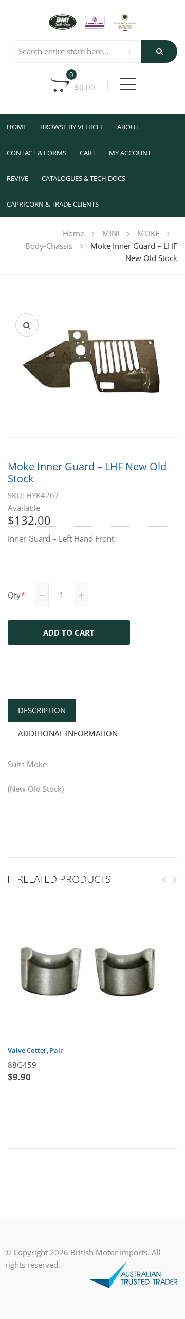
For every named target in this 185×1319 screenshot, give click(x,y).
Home (17, 127)
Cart (88, 152)
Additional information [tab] (68, 733)
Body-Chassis (48, 245)
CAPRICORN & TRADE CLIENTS (53, 204)
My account (130, 152)
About (128, 127)
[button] (27, 325)
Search (159, 51)
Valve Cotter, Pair (35, 1050)
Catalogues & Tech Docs (83, 178)
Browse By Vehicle (72, 127)
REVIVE (17, 178)
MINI (110, 233)
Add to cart (69, 632)
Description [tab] (42, 710)
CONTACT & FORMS (36, 152)
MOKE (148, 233)
